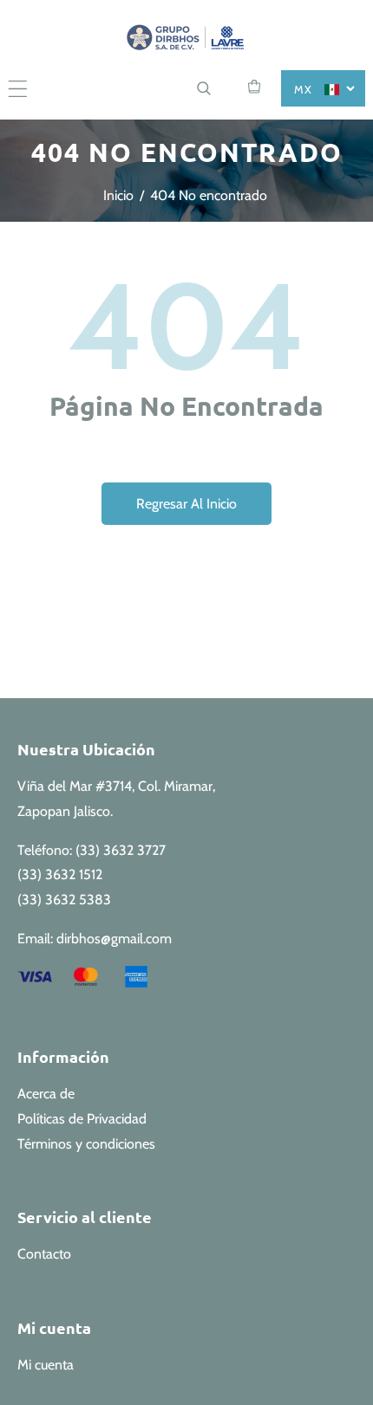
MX (302, 89)
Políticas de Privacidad (82, 1118)
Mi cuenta (45, 1364)
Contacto (44, 1254)
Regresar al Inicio (186, 503)
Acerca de (46, 1093)
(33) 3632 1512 (59, 874)
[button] (18, 89)
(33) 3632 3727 (120, 850)
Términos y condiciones (86, 1144)
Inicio (118, 195)
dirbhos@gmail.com (114, 938)
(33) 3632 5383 (64, 899)
